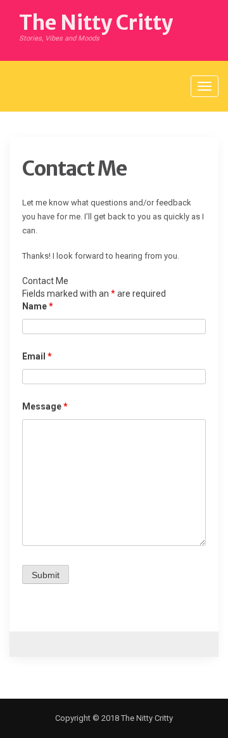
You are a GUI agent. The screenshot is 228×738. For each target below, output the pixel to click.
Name (37, 306)
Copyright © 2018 (87, 718)
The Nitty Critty (96, 23)
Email (37, 356)
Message (45, 406)
